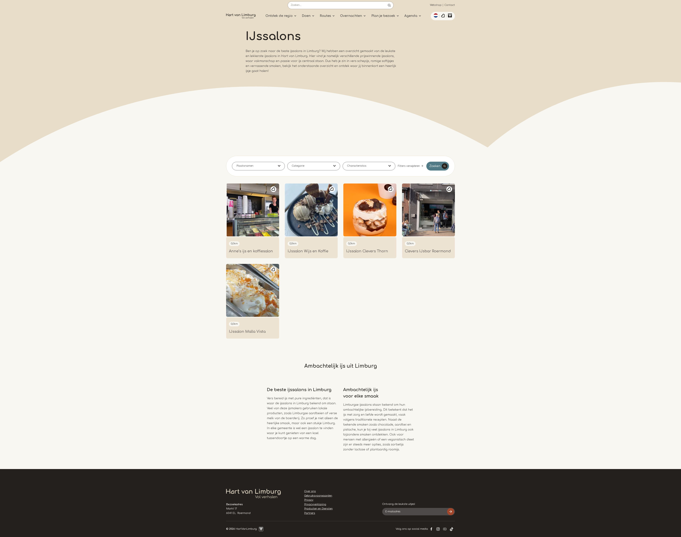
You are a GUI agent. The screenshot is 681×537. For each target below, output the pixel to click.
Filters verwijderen (409, 166)
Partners (309, 513)
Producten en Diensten (318, 508)
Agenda (410, 16)
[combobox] (258, 166)
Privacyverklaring (315, 504)
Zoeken (434, 166)
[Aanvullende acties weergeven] (435, 15)
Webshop (436, 5)
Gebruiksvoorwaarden (318, 495)
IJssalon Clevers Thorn (367, 251)
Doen (306, 16)
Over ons (310, 491)
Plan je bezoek (383, 16)
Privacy (308, 500)
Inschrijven (450, 511)
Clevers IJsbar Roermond (428, 251)
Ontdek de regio (279, 16)
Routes (325, 16)
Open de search (389, 5)
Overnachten (351, 16)
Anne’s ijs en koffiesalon (251, 251)
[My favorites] (443, 16)
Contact (449, 5)
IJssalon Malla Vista (247, 332)
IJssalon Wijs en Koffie (308, 251)
